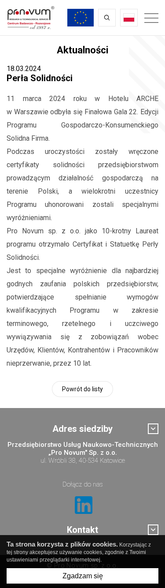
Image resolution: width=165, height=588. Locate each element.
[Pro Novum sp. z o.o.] (31, 18)
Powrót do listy (82, 389)
